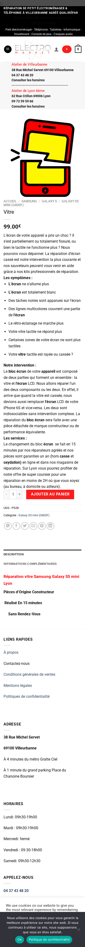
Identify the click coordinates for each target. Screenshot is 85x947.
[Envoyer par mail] (33, 526)
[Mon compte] (56, 49)
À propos (11, 652)
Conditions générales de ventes (29, 674)
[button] (8, 49)
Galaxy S (49, 201)
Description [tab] (14, 554)
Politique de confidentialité (49, 939)
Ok (19, 939)
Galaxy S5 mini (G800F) (34, 515)
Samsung (29, 201)
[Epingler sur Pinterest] (42, 526)
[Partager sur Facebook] (16, 526)
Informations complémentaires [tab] (30, 564)
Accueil (10, 201)
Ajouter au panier (50, 494)
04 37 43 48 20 (16, 890)
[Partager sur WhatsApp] (8, 526)
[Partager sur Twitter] (25, 526)
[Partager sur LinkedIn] (50, 526)
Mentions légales (18, 685)
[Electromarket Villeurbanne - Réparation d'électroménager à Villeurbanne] (33, 49)
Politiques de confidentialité (27, 696)
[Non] (78, 931)
